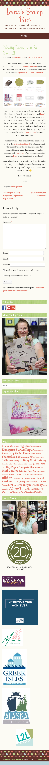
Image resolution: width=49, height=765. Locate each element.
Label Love (21, 153)
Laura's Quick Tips (33, 464)
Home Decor (6, 464)
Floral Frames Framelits (27, 66)
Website (6, 265)
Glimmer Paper (39, 457)
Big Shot (25, 446)
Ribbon (7, 477)
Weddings (29, 492)
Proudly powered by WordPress (12, 759)
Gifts (32, 457)
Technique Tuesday (30, 485)
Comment (7, 222)
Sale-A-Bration (29, 132)
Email (5, 259)
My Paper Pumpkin (18, 467)
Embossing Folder (12, 453)
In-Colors (13, 464)
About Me (7, 446)
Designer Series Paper (18, 449)
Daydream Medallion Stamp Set (30, 72)
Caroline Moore (42, 759)
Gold (4, 460)
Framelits (8, 457)
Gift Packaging (22, 456)
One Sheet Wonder (31, 471)
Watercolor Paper (18, 492)
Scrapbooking (15, 482)
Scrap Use (24, 481)
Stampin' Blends (9, 485)
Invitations (20, 464)
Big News (16, 447)
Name (5, 253)
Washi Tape (37, 488)
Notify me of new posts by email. (18, 275)
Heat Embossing (13, 460)
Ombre (21, 471)
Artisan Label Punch (22, 144)
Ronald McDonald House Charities (24, 478)
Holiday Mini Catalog (33, 460)
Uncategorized (16, 187)
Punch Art (11, 475)
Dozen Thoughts (38, 450)
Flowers (28, 453)
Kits (25, 464)
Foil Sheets (37, 454)
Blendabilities (36, 447)
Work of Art (38, 492)
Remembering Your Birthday (35, 475)
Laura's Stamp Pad (24, 15)
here (35, 114)
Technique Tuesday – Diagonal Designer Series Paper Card (13, 195)
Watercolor (7, 492)
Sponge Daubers (37, 481)
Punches (20, 474)
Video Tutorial (21, 488)
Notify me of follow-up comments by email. (22, 270)
